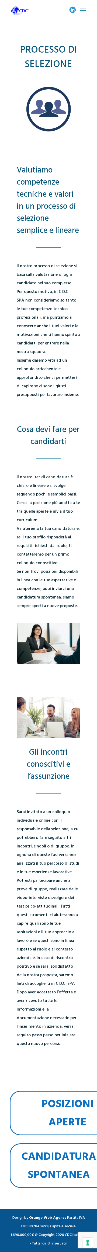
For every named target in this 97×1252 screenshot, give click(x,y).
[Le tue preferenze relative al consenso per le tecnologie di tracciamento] (87, 1243)
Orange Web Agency (47, 1217)
